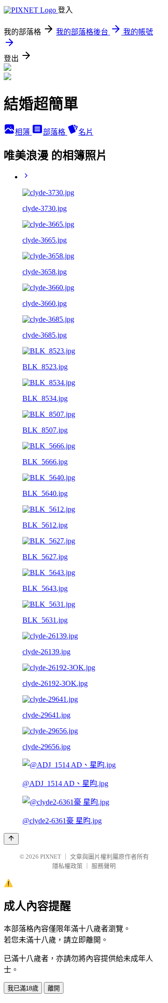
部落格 (55, 132)
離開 (54, 988)
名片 (85, 132)
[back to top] (11, 839)
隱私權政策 (67, 865)
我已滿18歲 (22, 988)
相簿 (23, 132)
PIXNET (50, 856)
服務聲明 (103, 865)
